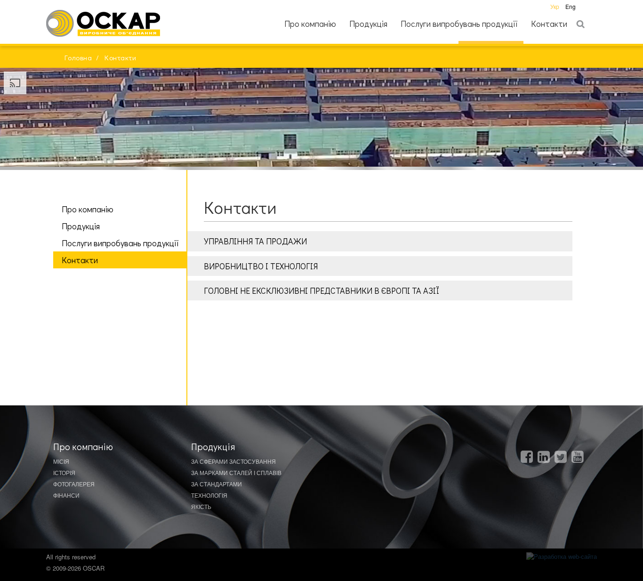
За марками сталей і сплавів (236, 472)
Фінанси (66, 495)
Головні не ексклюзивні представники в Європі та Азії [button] (321, 290)
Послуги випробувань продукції (459, 23)
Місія (61, 461)
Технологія (209, 495)
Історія (64, 472)
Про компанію (310, 23)
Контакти (549, 23)
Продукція (368, 23)
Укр (555, 6)
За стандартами (216, 484)
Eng (570, 6)
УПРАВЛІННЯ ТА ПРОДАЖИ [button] (255, 241)
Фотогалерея (74, 484)
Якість (201, 506)
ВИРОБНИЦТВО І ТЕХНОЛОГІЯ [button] (261, 266)
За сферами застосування (233, 461)
